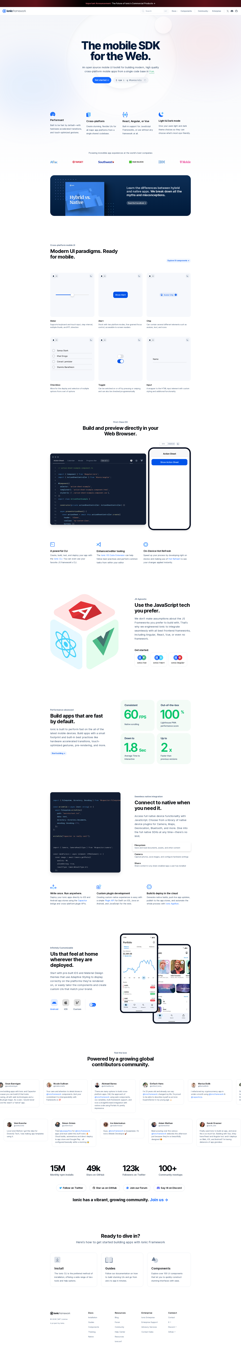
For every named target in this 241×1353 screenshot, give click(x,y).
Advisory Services (149, 1327)
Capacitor (82, 900)
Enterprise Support (149, 1322)
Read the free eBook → (137, 203)
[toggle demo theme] (92, 1005)
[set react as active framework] (136, 460)
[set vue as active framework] (141, 460)
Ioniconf (118, 1341)
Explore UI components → (178, 260)
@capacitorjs (183, 1097)
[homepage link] (67, 1313)
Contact (171, 1317)
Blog (117, 1317)
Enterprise (216, 11)
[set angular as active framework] (131, 460)
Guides (91, 1322)
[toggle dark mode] (178, 443)
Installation (92, 1317)
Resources (119, 1337)
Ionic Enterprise (148, 1317)
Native (91, 1337)
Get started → (102, 80)
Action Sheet (59, 461)
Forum (117, 1322)
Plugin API (109, 900)
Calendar (71, 461)
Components (186, 11)
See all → (104, 461)
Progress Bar (91, 461)
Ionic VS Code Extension (113, 555)
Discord (171, 1327)
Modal (80, 461)
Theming (92, 1332)
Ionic (62, 1323)
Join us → (159, 1200)
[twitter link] (228, 11)
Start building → (58, 753)
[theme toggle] (91, 276)
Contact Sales (147, 1332)
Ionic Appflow (172, 903)
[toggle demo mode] (55, 276)
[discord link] (232, 11)
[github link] (236, 11)
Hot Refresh (174, 559)
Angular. (154, 71)
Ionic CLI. (58, 559)
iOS (163, 444)
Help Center (120, 1332)
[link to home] (14, 11)
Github (171, 1332)
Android (171, 444)
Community (119, 1327)
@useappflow (79, 1131)
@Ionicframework (40, 1094)
